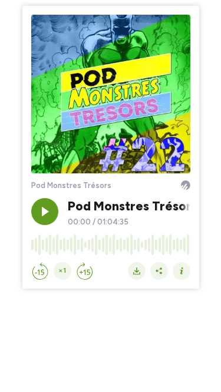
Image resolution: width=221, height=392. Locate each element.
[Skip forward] (85, 271)
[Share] (159, 271)
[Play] (44, 211)
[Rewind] (40, 271)
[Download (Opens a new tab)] (137, 271)
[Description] (181, 271)
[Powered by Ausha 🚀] (185, 185)
